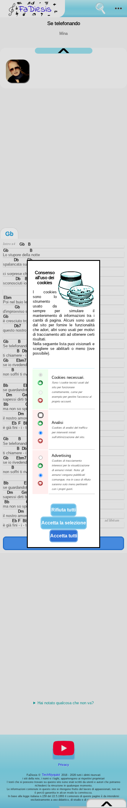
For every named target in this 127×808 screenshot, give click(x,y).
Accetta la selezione (63, 522)
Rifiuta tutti (63, 509)
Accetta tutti (63, 535)
